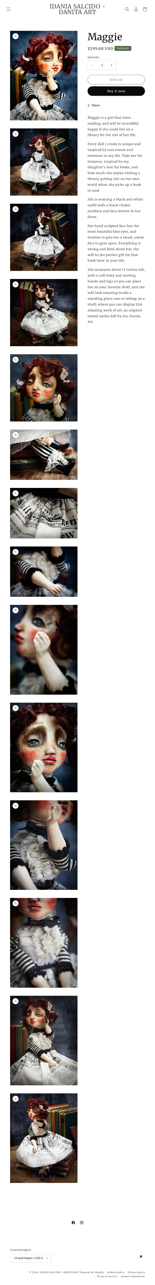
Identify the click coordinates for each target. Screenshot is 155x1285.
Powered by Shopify (92, 1272)
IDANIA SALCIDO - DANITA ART (59, 1272)
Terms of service (107, 1276)
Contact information (133, 1276)
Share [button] (96, 105)
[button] (8, 9)
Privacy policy (136, 1272)
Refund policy (115, 1272)
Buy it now (116, 91)
